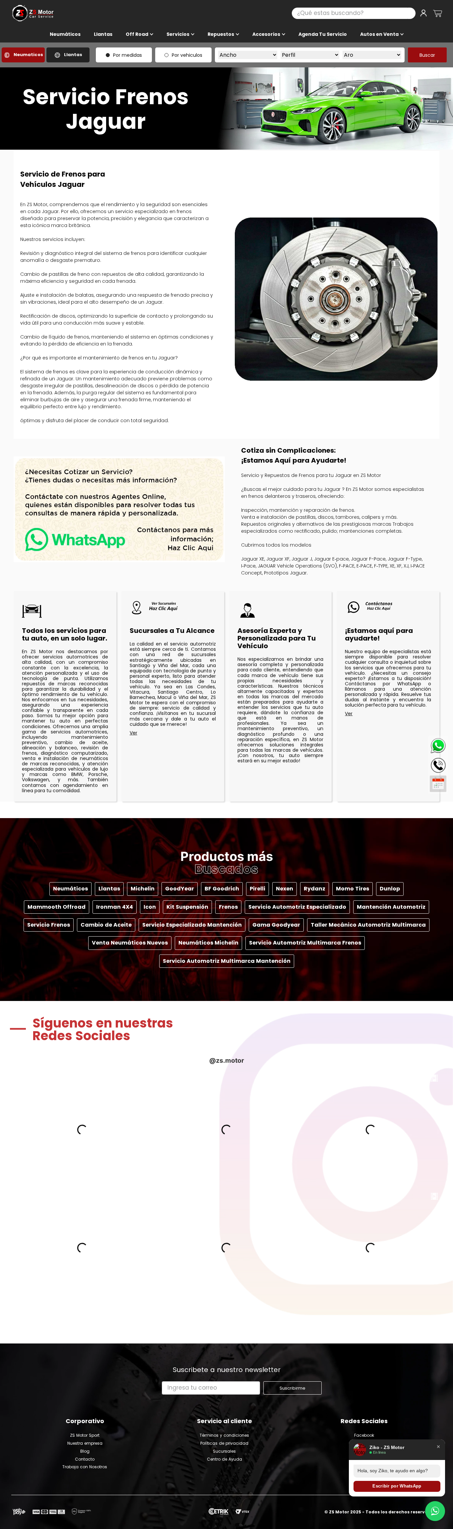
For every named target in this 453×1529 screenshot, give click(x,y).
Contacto (85, 1459)
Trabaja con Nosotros (84, 1467)
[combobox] (353, 13)
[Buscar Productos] (412, 13)
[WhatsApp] (438, 745)
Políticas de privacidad (224, 1443)
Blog (85, 1451)
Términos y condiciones (224, 1435)
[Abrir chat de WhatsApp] (435, 1511)
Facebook (364, 1435)
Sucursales (224, 1451)
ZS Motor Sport (84, 1435)
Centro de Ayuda (224, 1459)
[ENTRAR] (424, 13)
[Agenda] (438, 783)
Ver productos (173, 732)
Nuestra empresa (84, 1443)
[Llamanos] (438, 764)
